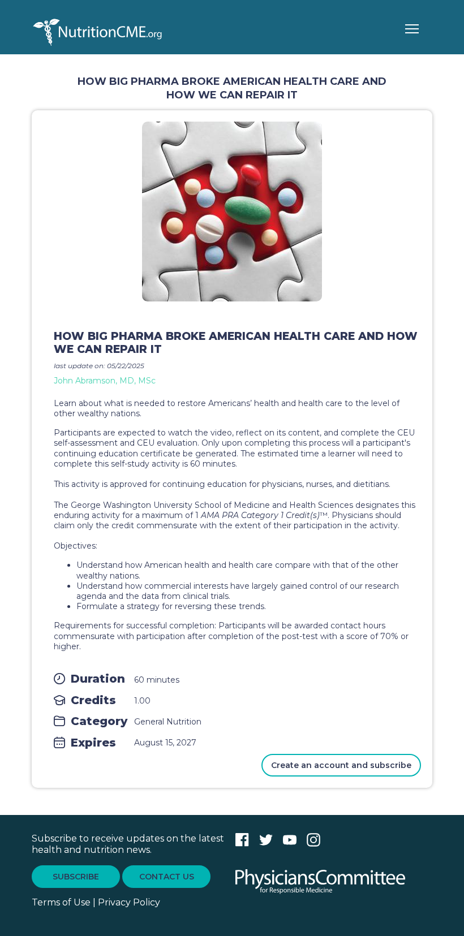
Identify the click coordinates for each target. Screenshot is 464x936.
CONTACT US (166, 877)
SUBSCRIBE (76, 877)
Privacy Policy (129, 902)
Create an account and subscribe (341, 765)
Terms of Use (61, 902)
